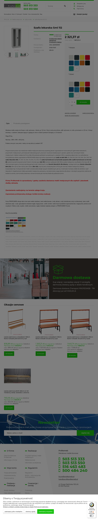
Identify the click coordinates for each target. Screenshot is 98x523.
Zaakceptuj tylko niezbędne (13, 511)
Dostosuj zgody (30, 511)
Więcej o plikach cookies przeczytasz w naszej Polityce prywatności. (25, 507)
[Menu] (95, 502)
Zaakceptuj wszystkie (45, 511)
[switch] (92, 516)
